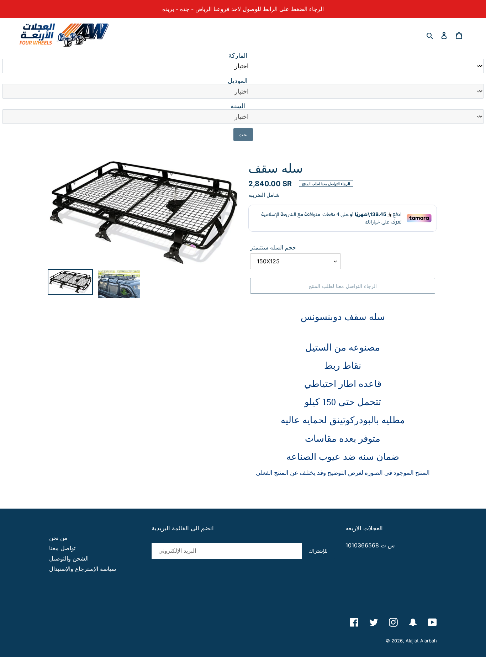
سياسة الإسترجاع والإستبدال (82, 568)
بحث (243, 134)
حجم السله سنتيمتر (273, 247)
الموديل (238, 81)
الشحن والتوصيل (69, 558)
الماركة (237, 55)
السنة (238, 106)
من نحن (58, 537)
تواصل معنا (62, 548)
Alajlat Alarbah (421, 640)
